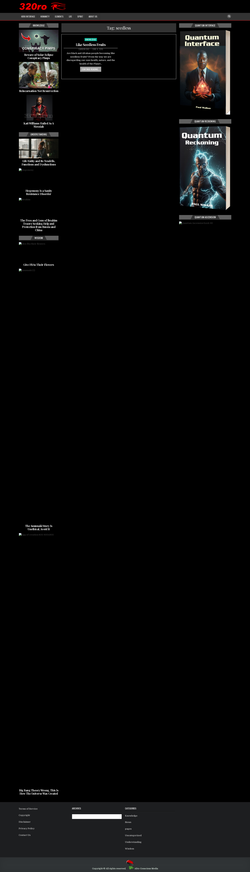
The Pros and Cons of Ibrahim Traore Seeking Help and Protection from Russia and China (38, 225)
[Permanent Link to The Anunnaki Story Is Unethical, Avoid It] (39, 396)
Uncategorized (133, 835)
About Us (93, 16)
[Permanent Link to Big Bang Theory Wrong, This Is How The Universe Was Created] (39, 660)
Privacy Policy (27, 828)
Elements (59, 16)
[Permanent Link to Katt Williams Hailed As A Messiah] (39, 108)
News (128, 822)
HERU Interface (28, 16)
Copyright (24, 815)
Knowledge (90, 39)
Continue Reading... (90, 69)
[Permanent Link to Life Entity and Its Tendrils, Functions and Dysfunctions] (39, 148)
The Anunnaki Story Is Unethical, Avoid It (38, 527)
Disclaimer (25, 822)
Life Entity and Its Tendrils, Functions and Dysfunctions (39, 162)
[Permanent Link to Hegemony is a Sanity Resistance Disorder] (39, 178)
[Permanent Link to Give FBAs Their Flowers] (39, 252)
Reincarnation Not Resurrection (39, 91)
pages (128, 829)
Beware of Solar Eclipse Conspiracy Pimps (38, 56)
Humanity (44, 16)
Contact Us (25, 835)
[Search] (229, 16)
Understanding (133, 842)
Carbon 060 (83, 49)
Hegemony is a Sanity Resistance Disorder (39, 192)
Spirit (80, 16)
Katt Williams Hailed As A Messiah (38, 125)
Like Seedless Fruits (91, 44)
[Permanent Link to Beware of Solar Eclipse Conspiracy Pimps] (39, 41)
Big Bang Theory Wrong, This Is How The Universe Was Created (38, 791)
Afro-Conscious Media (146, 868)
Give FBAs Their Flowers (38, 264)
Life (70, 16)
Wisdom (129, 848)
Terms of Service (28, 809)
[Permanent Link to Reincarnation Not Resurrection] (39, 75)
